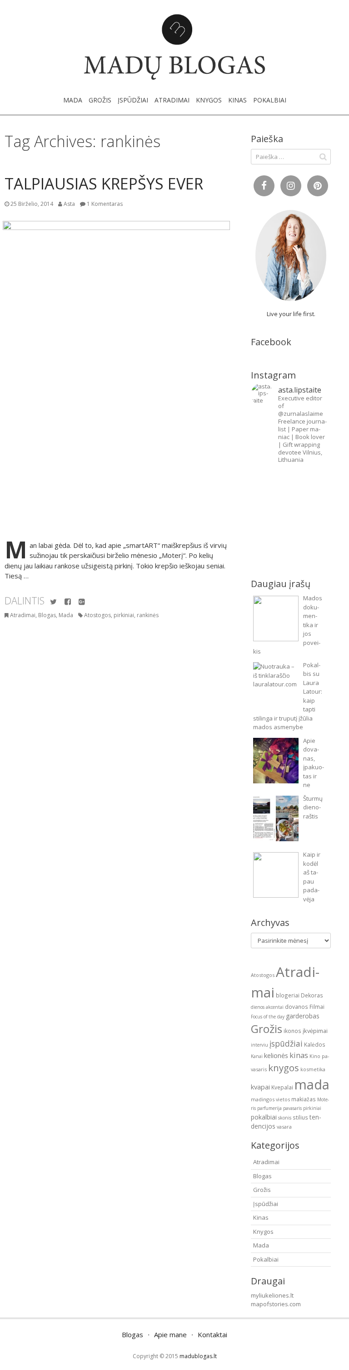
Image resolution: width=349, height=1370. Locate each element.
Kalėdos (314, 1044)
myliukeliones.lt (272, 1295)
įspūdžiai (286, 1043)
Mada (72, 100)
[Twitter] (53, 602)
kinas (298, 1055)
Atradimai (172, 100)
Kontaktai (212, 1334)
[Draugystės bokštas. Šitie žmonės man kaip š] (271, 530)
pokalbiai (264, 1117)
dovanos (296, 1006)
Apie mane (170, 1334)
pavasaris (292, 1108)
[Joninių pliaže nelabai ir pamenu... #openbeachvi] (311, 487)
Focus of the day (267, 1016)
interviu (259, 1045)
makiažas (303, 1099)
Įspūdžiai (133, 100)
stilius (300, 1117)
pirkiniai (124, 615)
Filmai (316, 1006)
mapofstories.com (276, 1304)
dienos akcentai (267, 1007)
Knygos (209, 100)
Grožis (100, 100)
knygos (283, 1067)
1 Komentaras (105, 204)
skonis (284, 1117)
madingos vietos (270, 1099)
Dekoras (312, 995)
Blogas (47, 615)
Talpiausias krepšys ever (104, 183)
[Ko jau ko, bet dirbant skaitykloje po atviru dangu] (271, 487)
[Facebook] (68, 602)
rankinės (148, 615)
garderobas (302, 1016)
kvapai (260, 1086)
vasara (284, 1126)
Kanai (257, 1056)
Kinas (237, 100)
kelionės (276, 1055)
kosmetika (312, 1069)
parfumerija (269, 1108)
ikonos (292, 1030)
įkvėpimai (315, 1031)
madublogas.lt (198, 1356)
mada (311, 1084)
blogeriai (287, 995)
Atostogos (97, 615)
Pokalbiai (269, 100)
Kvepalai (282, 1087)
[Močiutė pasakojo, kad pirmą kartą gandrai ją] (311, 530)
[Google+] (82, 602)
